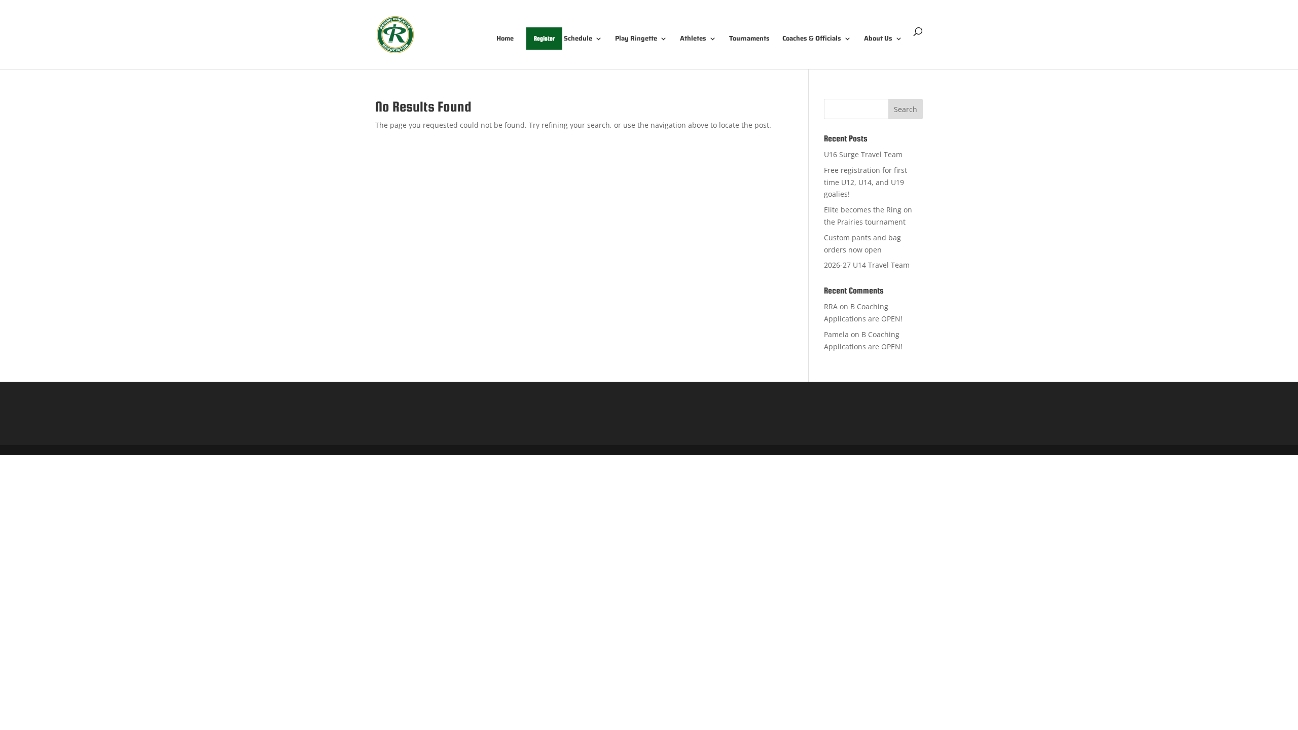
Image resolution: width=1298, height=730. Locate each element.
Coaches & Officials (811, 39)
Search (905, 109)
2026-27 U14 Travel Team (867, 265)
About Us (878, 39)
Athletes (693, 39)
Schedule (578, 39)
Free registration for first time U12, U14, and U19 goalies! (865, 182)
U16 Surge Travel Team (863, 154)
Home (505, 39)
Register (544, 38)
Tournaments (749, 39)
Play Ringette (636, 39)
